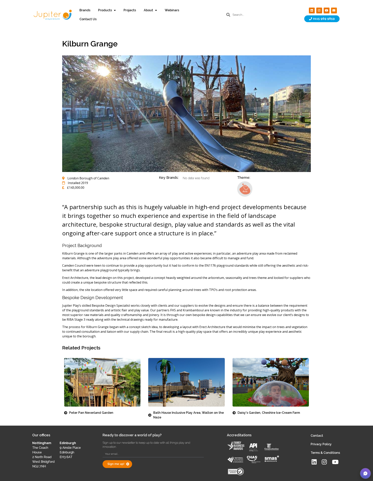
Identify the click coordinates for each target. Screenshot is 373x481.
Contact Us (88, 19)
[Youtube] (326, 10)
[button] (365, 473)
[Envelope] (334, 10)
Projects (130, 10)
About (148, 10)
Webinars (172, 10)
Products (105, 10)
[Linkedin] (312, 10)
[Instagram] (319, 10)
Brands (84, 10)
